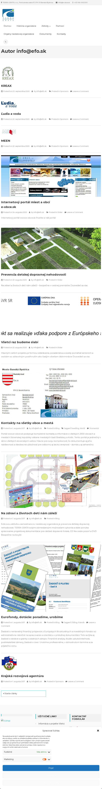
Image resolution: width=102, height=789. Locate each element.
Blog (57, 428)
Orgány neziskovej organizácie (19, 34)
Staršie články (11, 693)
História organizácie (26, 26)
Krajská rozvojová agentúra (22, 676)
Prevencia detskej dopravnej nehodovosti (33, 274)
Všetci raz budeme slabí (19, 342)
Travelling (75, 428)
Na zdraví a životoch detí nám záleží (29, 513)
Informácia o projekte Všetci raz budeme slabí (51, 725)
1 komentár (94, 428)
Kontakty (61, 34)
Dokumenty (45, 34)
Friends (81, 622)
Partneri (60, 26)
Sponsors (64, 91)
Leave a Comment (81, 91)
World (82, 428)
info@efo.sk (41, 91)
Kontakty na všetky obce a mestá (27, 423)
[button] (98, 730)
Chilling (74, 622)
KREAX (6, 86)
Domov (7, 26)
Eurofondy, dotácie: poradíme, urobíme (32, 617)
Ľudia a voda (11, 114)
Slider (60, 212)
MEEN (5, 141)
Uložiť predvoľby (51, 782)
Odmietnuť (51, 775)
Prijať (51, 768)
